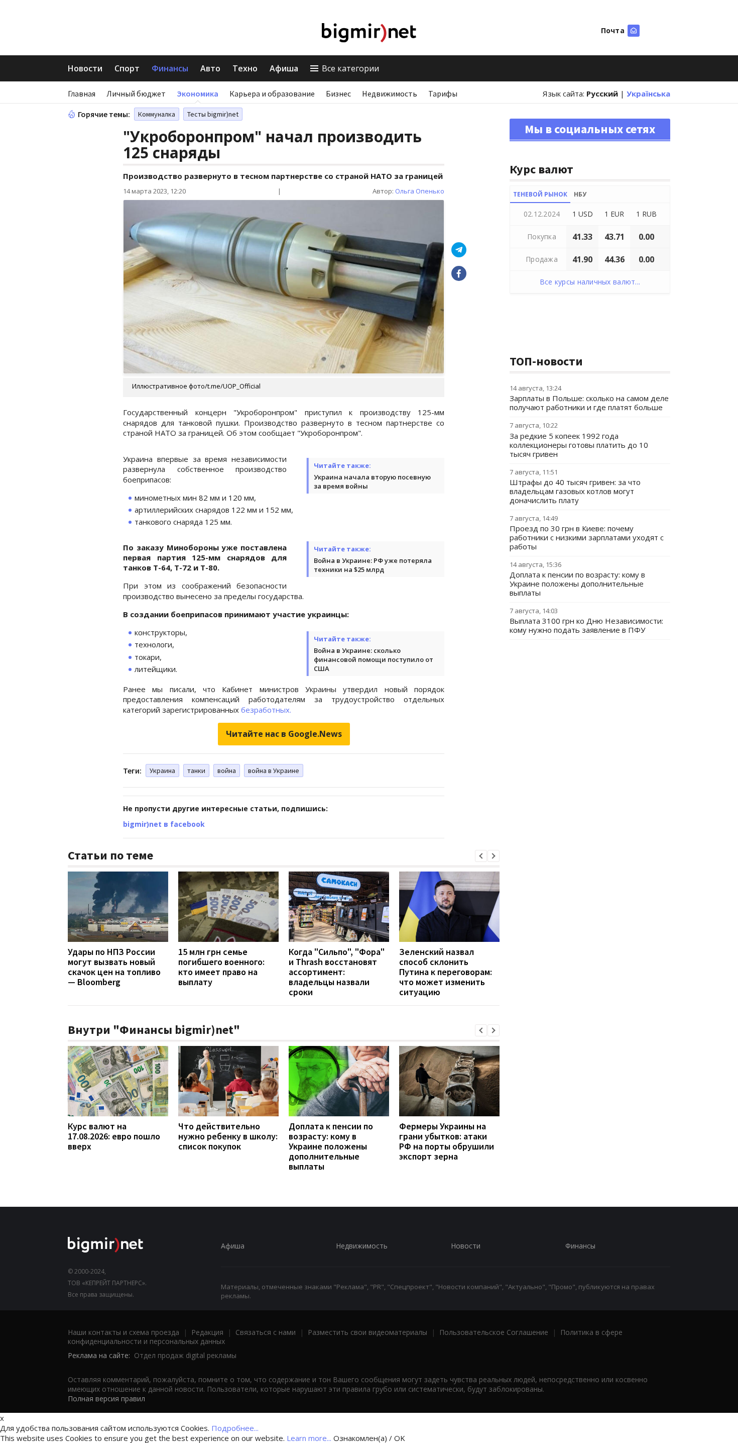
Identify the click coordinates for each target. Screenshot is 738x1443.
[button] (481, 856)
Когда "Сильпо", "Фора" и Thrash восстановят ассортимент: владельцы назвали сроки (337, 972)
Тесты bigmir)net (212, 114)
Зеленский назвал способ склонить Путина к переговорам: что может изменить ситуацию (445, 972)
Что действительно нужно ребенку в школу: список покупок (228, 1136)
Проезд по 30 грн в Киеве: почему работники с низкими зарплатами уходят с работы (587, 537)
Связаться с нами (265, 1332)
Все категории (350, 68)
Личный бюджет (136, 93)
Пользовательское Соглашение (493, 1332)
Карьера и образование (272, 93)
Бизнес (338, 93)
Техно (245, 68)
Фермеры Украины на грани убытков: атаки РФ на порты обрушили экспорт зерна (446, 1141)
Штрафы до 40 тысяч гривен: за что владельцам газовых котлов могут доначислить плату (575, 491)
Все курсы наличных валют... (590, 281)
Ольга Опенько (419, 191)
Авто (210, 68)
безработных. (266, 710)
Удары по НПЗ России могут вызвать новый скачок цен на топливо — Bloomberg (114, 967)
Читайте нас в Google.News (284, 733)
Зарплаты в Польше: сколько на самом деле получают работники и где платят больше (589, 402)
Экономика (197, 93)
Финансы (170, 68)
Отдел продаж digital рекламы (185, 1355)
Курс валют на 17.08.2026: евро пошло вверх (114, 1136)
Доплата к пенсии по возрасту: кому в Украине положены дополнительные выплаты (331, 1146)
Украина (162, 770)
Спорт (127, 68)
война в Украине (273, 770)
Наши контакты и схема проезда (123, 1332)
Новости (85, 68)
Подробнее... (235, 1428)
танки (196, 770)
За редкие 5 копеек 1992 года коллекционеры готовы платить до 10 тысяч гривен (579, 445)
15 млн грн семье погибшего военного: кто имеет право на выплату (221, 967)
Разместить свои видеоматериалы (367, 1332)
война (226, 770)
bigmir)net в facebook (164, 824)
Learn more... (309, 1438)
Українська (648, 93)
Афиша (284, 68)
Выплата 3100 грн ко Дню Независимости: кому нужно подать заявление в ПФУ (586, 625)
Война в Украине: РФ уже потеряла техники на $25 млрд (373, 565)
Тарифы (442, 93)
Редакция (207, 1332)
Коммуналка (156, 114)
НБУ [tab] (580, 194)
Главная (81, 93)
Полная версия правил (106, 1398)
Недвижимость (389, 93)
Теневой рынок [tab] (540, 194)
